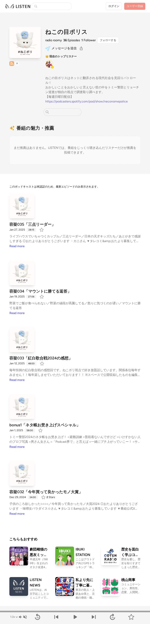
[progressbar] (75, 611)
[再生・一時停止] (75, 617)
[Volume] (22, 617)
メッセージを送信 (64, 48)
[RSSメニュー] (11, 63)
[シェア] (81, 48)
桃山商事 (128, 580)
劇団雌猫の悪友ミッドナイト (38, 552)
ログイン (113, 6)
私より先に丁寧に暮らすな (84, 583)
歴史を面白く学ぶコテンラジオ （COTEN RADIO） (130, 552)
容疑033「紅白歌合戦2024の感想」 (40, 358)
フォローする (108, 40)
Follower (88, 40)
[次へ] (93, 617)
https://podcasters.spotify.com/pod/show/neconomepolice (86, 101)
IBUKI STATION (83, 552)
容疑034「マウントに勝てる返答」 (40, 291)
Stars (50, 497)
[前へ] (56, 617)
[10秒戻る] (37, 617)
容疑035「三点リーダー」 (32, 224)
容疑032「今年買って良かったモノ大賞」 (46, 491)
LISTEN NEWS (36, 582)
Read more (17, 246)
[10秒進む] (112, 617)
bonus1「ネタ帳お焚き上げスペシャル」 (44, 425)
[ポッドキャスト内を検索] (47, 112)
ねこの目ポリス (66, 31)
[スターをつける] (42, 229)
